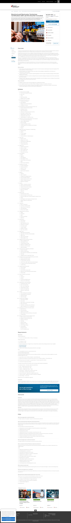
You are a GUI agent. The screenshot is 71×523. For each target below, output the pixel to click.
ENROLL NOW (52, 21)
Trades (20, 11)
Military (46, 514)
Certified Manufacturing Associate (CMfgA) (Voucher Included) (24, 502)
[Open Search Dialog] (58, 1)
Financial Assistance (47, 515)
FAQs (12, 55)
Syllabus (20, 89)
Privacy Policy (7, 516)
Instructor (13, 53)
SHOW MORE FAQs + (21, 483)
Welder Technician (50, 501)
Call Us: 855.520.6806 (56, 11)
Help (45, 516)
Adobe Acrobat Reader (22, 346)
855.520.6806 (13, 61)
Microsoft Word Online (22, 345)
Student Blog (53, 514)
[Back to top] (35, 513)
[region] (8, 516)
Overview (13, 48)
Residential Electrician (37, 501)
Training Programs (16, 11)
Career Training (30, 514)
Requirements (14, 51)
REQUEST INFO (56, 43)
